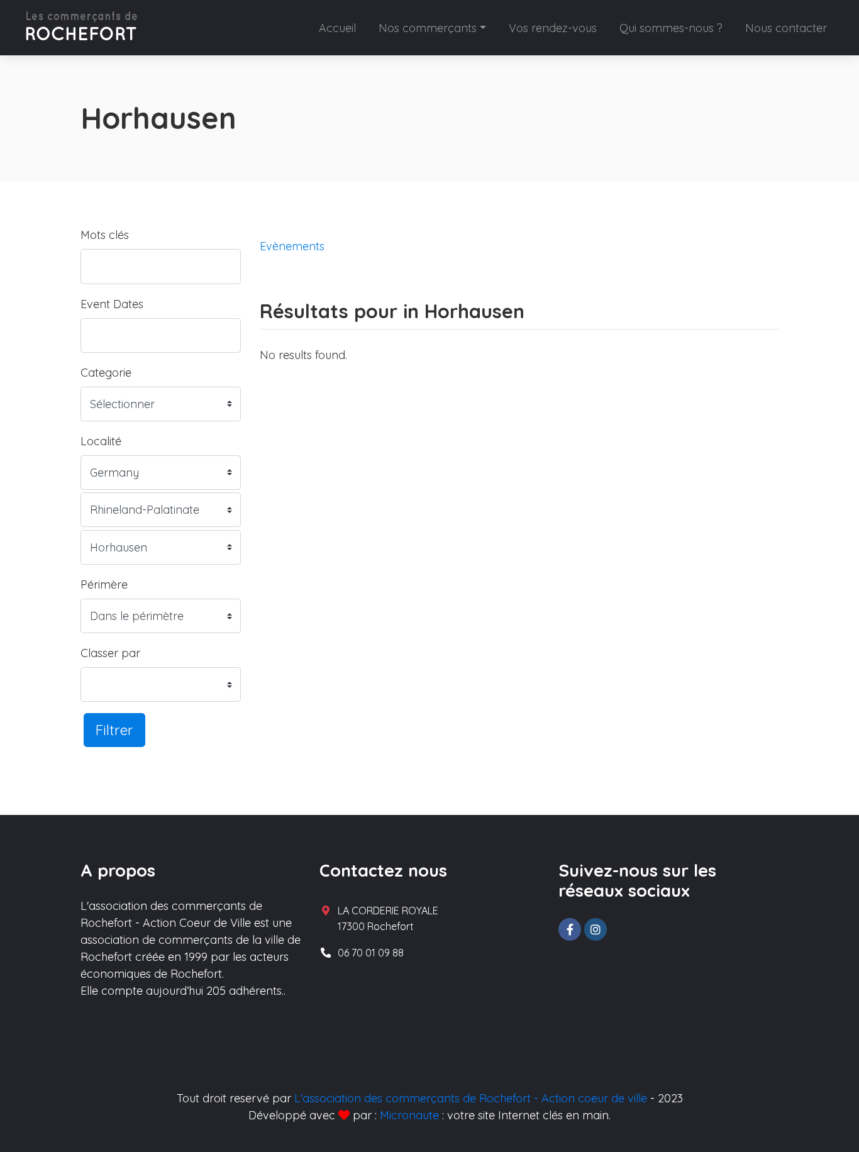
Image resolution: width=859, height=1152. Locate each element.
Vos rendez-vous (553, 28)
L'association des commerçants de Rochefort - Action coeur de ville (470, 1098)
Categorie (105, 372)
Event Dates (111, 304)
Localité (100, 441)
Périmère (104, 584)
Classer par (110, 653)
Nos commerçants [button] (428, 28)
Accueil (337, 28)
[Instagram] (595, 929)
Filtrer (114, 730)
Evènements (292, 246)
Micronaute (409, 1115)
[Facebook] (569, 929)
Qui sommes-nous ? (671, 28)
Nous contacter (786, 28)
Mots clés (104, 235)
